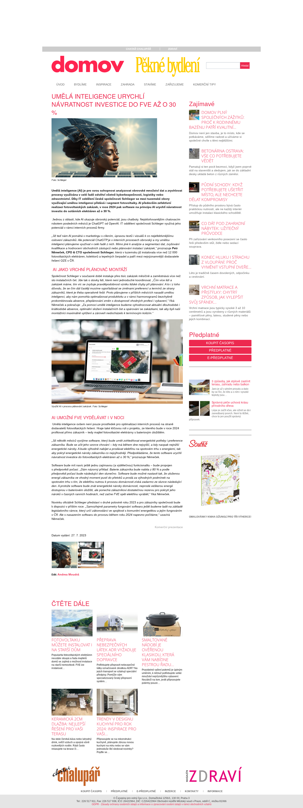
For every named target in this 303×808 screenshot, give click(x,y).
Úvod (60, 84)
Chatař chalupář (138, 49)
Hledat (245, 65)
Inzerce (170, 791)
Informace (215, 791)
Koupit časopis (220, 343)
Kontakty (191, 791)
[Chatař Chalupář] (76, 774)
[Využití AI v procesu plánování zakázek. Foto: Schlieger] (91, 554)
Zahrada (127, 84)
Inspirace (103, 84)
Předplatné (220, 350)
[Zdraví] (214, 774)
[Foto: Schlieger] (65, 554)
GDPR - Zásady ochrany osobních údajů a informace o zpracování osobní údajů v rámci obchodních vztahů (151, 804)
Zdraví (172, 49)
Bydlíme (80, 84)
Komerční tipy (204, 84)
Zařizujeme (175, 84)
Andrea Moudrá (68, 574)
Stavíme (150, 84)
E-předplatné (220, 358)
